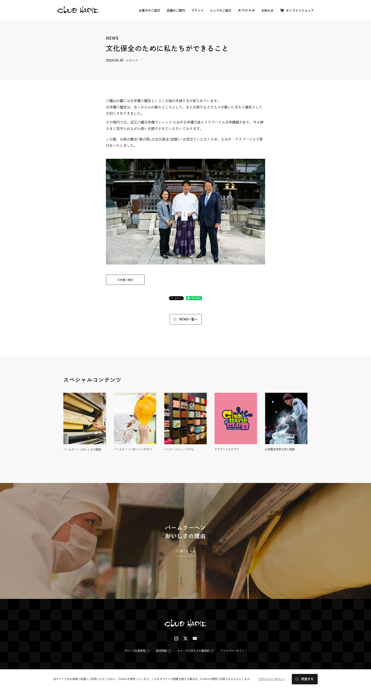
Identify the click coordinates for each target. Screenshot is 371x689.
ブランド (197, 10)
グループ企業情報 (135, 651)
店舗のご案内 (176, 10)
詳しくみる (188, 551)
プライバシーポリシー (233, 650)
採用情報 (161, 651)
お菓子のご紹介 (149, 10)
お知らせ (267, 10)
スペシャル (246, 10)
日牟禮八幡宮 (125, 279)
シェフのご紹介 (220, 10)
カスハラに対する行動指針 (193, 651)
